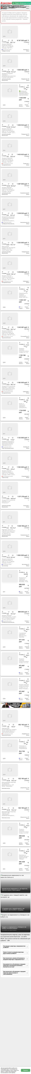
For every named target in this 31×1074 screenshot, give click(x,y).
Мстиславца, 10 (25, 564)
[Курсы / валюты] (28, 40)
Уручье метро (21, 759)
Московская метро (21, 673)
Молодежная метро (6, 164)
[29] (10, 751)
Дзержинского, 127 (25, 787)
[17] (10, 581)
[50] (10, 96)
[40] (10, 689)
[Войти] (13, 7)
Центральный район (6, 79)
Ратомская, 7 (26, 505)
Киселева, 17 (26, 49)
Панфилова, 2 (26, 163)
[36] (10, 834)
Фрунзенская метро (6, 337)
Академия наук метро (21, 308)
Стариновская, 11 (27, 758)
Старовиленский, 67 (24, 193)
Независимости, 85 (27, 307)
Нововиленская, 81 (27, 868)
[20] (10, 353)
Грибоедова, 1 (26, 281)
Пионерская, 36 (27, 104)
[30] (10, 298)
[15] (10, 860)
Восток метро (5, 565)
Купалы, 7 (27, 621)
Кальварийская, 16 (25, 336)
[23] (10, 408)
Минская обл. (5, 80)
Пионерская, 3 (27, 362)
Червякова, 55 (27, 417)
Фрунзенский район (21, 646)
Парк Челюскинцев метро (8, 448)
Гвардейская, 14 (25, 733)
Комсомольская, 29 (24, 222)
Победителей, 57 (25, 251)
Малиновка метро (6, 788)
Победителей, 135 (25, 79)
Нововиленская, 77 (25, 535)
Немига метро (5, 477)
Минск (27, 50)
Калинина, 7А (26, 446)
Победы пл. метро (6, 50)
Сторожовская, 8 (25, 476)
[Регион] (2, 7)
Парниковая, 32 (27, 672)
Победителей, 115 (25, 134)
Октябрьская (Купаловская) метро (8, 223)
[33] (10, 638)
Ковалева (27, 646)
